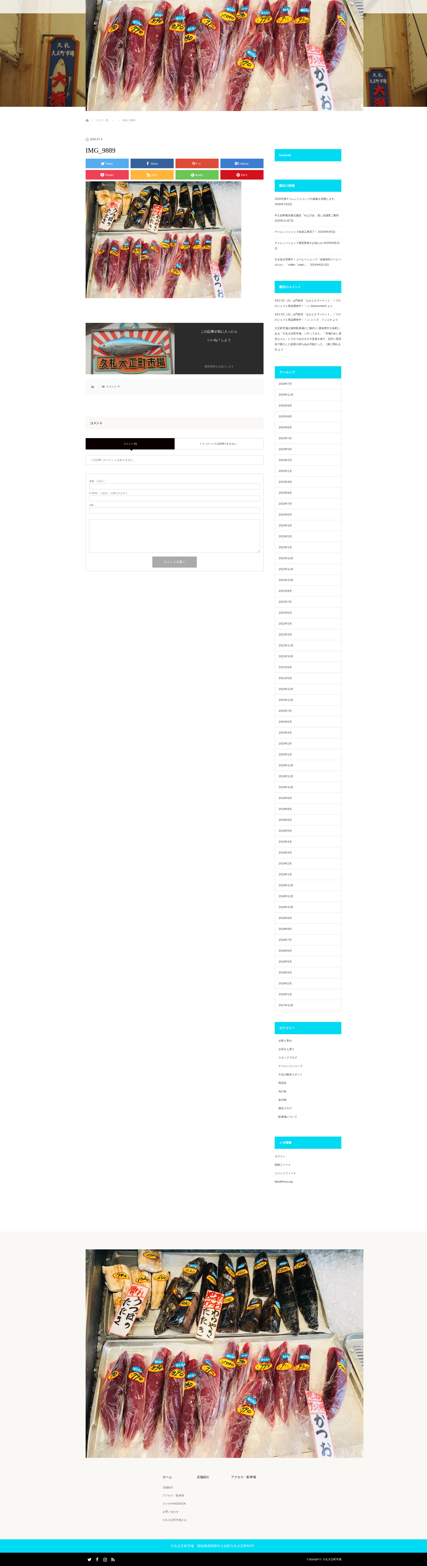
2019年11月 (286, 776)
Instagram (104, 1558)
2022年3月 (285, 634)
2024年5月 (285, 449)
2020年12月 (286, 689)
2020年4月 (285, 732)
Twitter (89, 1558)
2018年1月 (285, 994)
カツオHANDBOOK (174, 1503)
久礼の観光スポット (290, 1074)
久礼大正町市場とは (175, 1519)
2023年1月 (285, 547)
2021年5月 (285, 678)
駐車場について (287, 1116)
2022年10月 (286, 580)
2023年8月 (285, 492)
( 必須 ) (96, 481)
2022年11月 (286, 569)
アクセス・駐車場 (173, 1495)
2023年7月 (285, 503)
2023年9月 (285, 482)
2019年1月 (285, 874)
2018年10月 (286, 907)
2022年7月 (285, 601)
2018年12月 (286, 885)
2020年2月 (285, 743)
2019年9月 (285, 798)
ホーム (167, 1477)
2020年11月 (286, 700)
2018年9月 (285, 918)
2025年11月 (286, 394)
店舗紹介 (168, 1487)
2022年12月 (286, 558)
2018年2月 (285, 983)
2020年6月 (285, 721)
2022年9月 (285, 591)
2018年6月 (285, 950)
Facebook (96, 1558)
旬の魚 (282, 1091)
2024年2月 (285, 460)
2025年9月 (285, 405)
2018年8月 (285, 929)
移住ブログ (285, 1108)
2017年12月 (286, 1005)
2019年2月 (285, 863)
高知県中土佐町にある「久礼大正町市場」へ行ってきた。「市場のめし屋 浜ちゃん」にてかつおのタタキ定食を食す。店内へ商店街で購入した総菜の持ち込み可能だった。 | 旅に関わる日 (308, 339)
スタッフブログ (287, 1057)
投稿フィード (283, 1164)
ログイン (280, 1156)
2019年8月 (285, 809)
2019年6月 (285, 819)
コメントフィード (285, 1173)
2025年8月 (285, 416)
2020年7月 (285, 710)
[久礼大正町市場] (224, 1455)
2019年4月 (285, 841)
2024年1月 (285, 471)
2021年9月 (285, 667)
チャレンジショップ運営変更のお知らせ (299, 243)
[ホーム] (87, 115)
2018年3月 (285, 972)
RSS (112, 1558)
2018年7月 (285, 939)
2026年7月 (285, 383)
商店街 (282, 1082)
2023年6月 (285, 514)
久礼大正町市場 (332, 1559)
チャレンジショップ (290, 1066)
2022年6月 (285, 612)
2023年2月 (285, 536)
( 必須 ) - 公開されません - (109, 493)
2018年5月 (285, 961)
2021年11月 (286, 645)
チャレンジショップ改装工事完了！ (296, 231)
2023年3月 (285, 525)
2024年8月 (285, 427)
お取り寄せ (285, 1040)
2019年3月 (285, 852)
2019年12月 (286, 765)
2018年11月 (286, 896)
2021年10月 (286, 656)
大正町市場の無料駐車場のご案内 (295, 328)
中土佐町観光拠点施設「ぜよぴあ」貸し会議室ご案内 (307, 215)
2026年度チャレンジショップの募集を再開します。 (306, 198)
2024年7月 (285, 438)
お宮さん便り (286, 1049)
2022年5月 (285, 623)
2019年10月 (286, 787)
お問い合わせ (171, 1511)
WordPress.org (284, 1181)
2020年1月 (285, 754)
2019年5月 (285, 830)
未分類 (282, 1099)
